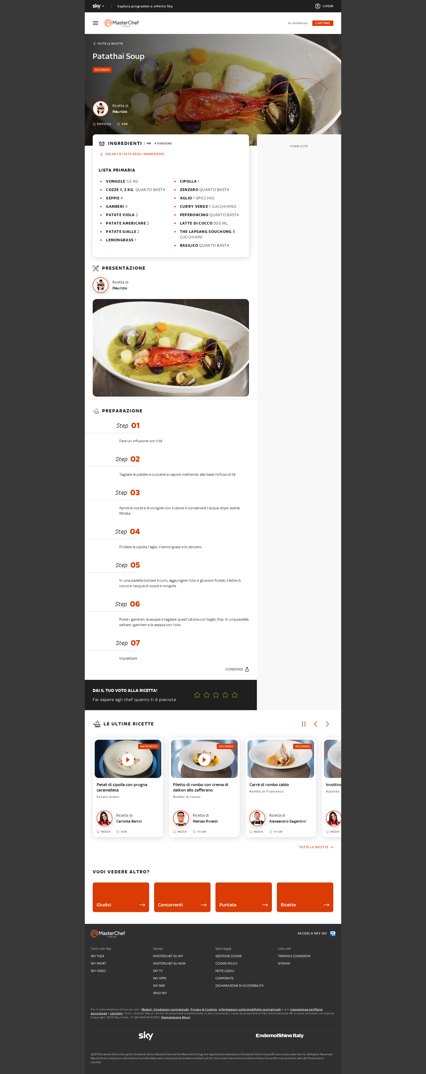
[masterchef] (124, 23)
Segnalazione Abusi (176, 1017)
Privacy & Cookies (204, 1009)
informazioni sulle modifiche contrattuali (250, 1009)
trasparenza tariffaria (306, 1009)
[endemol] (280, 1036)
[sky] (146, 1035)
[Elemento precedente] (315, 724)
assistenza (99, 1013)
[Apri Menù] (99, 23)
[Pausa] (304, 724)
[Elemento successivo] (327, 724)
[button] (235, 695)
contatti (116, 1013)
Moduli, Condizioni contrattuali (165, 1009)
